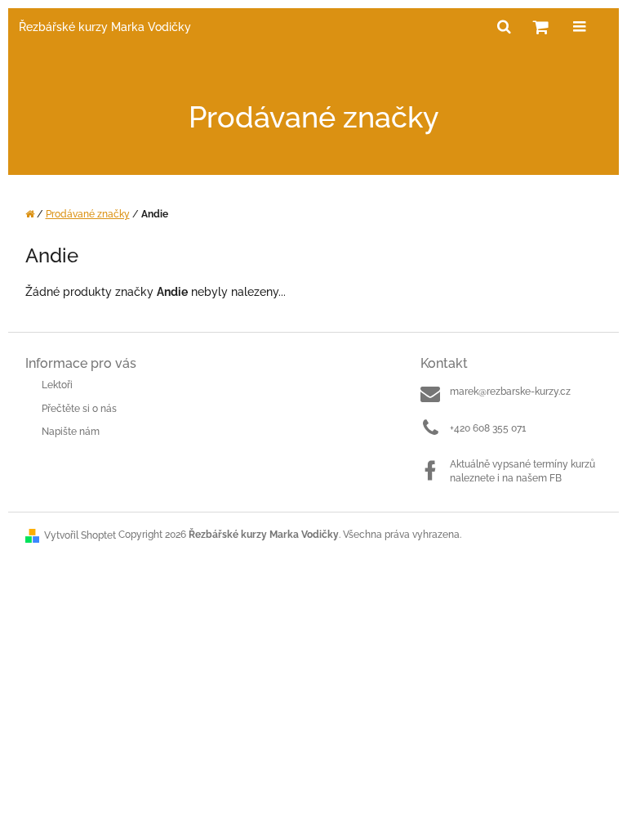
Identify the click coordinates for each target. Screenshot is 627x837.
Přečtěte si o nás (79, 408)
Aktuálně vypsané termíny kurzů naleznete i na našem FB (522, 471)
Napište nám (71, 431)
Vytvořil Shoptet (80, 535)
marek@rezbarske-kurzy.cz (510, 391)
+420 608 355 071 (488, 428)
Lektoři (57, 385)
